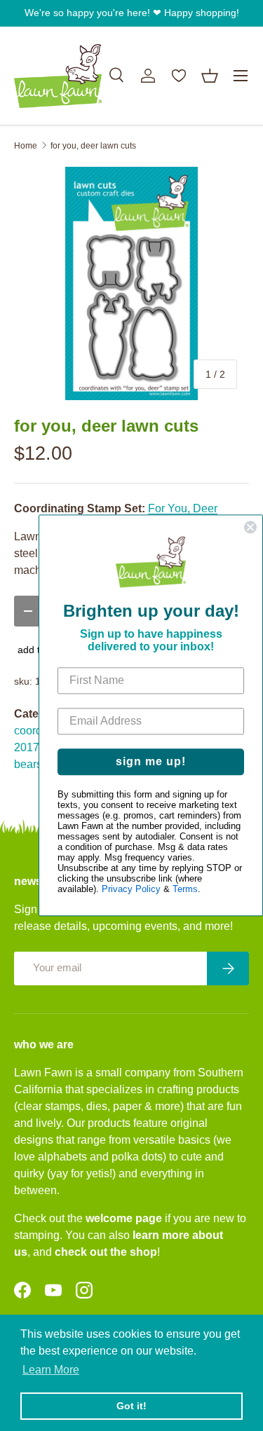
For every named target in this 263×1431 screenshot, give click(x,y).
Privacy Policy (131, 889)
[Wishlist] (178, 75)
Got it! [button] (131, 1405)
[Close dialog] (250, 527)
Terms (185, 889)
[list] (131, 283)
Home (25, 146)
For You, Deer (182, 508)
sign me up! (151, 762)
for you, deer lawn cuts (93, 146)
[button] (209, 75)
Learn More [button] (50, 1370)
